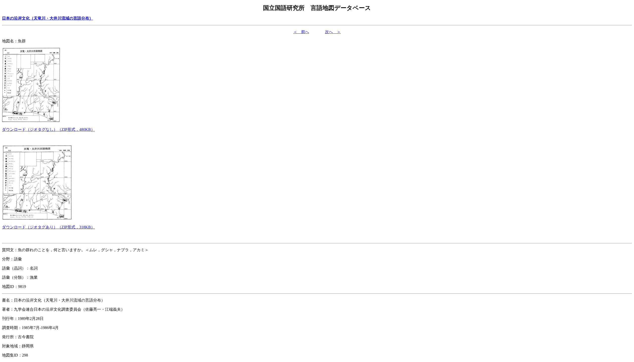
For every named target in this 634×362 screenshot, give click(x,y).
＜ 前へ (301, 32)
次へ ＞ (333, 32)
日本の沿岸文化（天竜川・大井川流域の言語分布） (47, 18)
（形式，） (48, 129)
